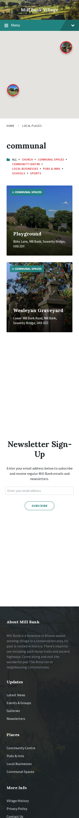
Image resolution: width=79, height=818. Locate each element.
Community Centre (26, 164)
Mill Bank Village (39, 9)
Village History (18, 801)
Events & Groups (19, 703)
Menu (15, 25)
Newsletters (16, 718)
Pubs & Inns (51, 169)
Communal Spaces (51, 159)
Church (27, 159)
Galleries (13, 710)
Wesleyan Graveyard (38, 310)
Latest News (16, 695)
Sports (35, 173)
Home (10, 126)
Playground (27, 234)
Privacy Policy (17, 808)
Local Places (31, 126)
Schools (18, 173)
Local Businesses (25, 169)
